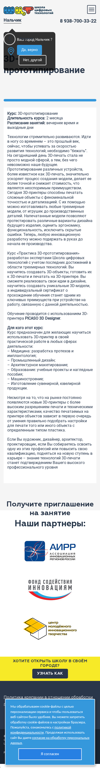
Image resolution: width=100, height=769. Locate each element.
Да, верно (29, 50)
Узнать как (50, 674)
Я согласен (50, 754)
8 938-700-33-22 (78, 21)
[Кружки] (9, 39)
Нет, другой (32, 60)
